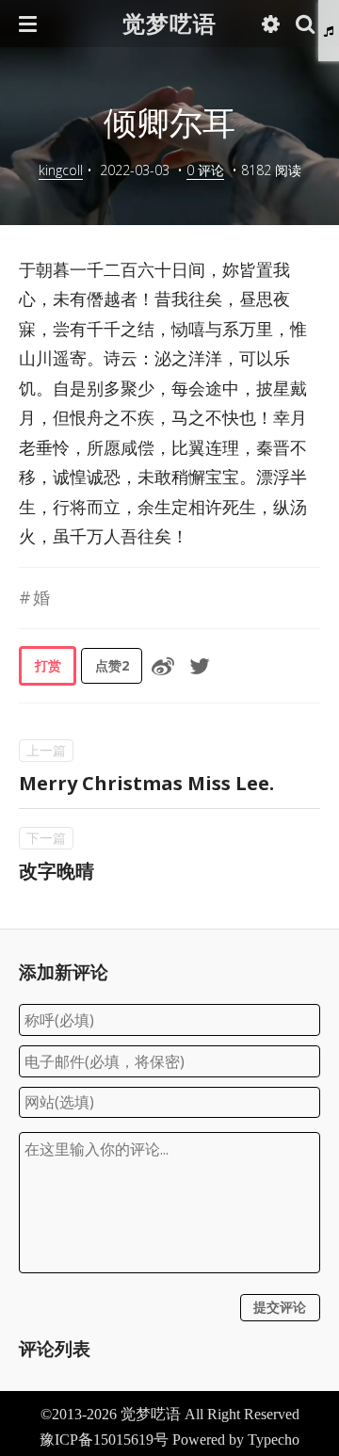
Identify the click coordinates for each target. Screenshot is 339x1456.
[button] (28, 23)
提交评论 (279, 1307)
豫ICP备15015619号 (104, 1440)
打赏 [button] (48, 665)
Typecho (273, 1440)
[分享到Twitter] (200, 666)
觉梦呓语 (170, 23)
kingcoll (61, 170)
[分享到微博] (163, 666)
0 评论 (205, 170)
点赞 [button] (112, 665)
